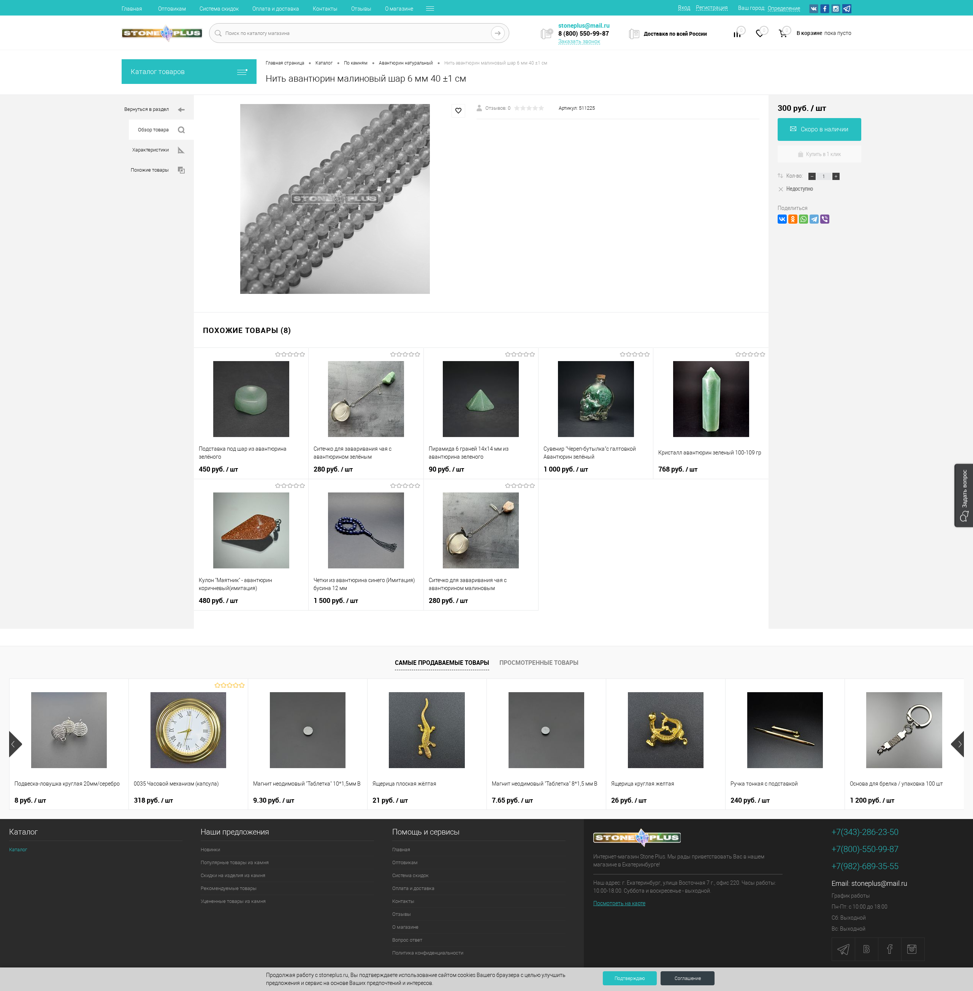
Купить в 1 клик (823, 154)
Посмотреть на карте (619, 903)
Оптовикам (172, 9)
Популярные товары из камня (235, 862)
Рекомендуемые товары (229, 888)
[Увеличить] (335, 199)
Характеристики (150, 150)
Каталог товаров (158, 72)
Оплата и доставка (275, 9)
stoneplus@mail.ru (879, 883)
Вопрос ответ (407, 940)
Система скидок (219, 9)
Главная (132, 9)
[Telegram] (814, 219)
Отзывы (361, 9)
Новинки (210, 849)
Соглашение (688, 978)
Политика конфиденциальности (427, 953)
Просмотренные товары (538, 662)
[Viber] (824, 219)
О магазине (399, 9)
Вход (684, 8)
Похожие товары (150, 170)
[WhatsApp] (803, 219)
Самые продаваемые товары (442, 662)
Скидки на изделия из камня (233, 875)
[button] (963, 495)
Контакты (325, 9)
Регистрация (712, 8)
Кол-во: (795, 175)
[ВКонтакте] (782, 219)
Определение (784, 8)
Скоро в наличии (824, 129)
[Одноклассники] (792, 219)
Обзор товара (153, 130)
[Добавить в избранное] (458, 111)
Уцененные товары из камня (233, 901)
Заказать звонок (579, 41)
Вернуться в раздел (146, 109)
